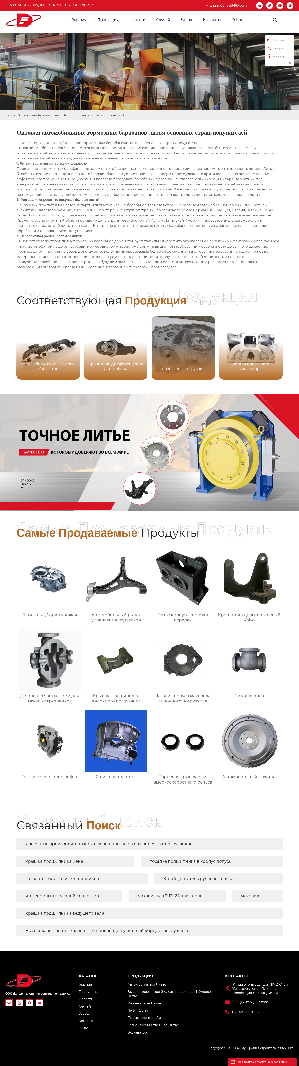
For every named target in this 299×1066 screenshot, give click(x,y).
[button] (274, 347)
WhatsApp (279, 56)
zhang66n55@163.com (228, 6)
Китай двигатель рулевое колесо (198, 878)
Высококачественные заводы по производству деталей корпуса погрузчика (106, 930)
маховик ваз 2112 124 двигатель (169, 895)
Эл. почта (278, 40)
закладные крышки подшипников (62, 878)
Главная (10, 115)
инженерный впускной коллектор (62, 895)
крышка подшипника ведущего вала (64, 913)
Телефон (278, 48)
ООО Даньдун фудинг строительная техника (49, 5)
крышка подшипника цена (54, 861)
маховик (250, 895)
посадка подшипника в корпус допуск (190, 861)
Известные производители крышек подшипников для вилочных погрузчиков (108, 843)
